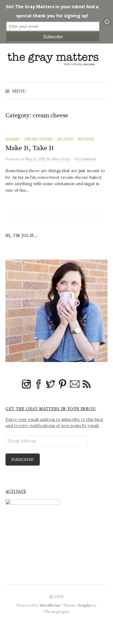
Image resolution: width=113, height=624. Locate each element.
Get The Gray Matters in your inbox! (50, 409)
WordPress (49, 605)
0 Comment (85, 158)
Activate (15, 491)
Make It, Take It (29, 148)
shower (86, 139)
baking (12, 139)
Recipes (65, 139)
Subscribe (23, 459)
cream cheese (38, 139)
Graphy (84, 605)
